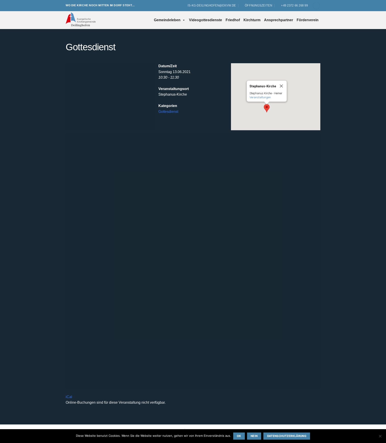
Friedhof (233, 20)
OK (239, 436)
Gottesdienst (168, 111)
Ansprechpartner (278, 20)
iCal (69, 397)
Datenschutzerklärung (287, 436)
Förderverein (308, 20)
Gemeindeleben (167, 20)
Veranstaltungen (260, 97)
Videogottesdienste (205, 20)
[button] (316, 5)
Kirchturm (251, 20)
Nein (254, 436)
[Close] (281, 86)
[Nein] (380, 437)
